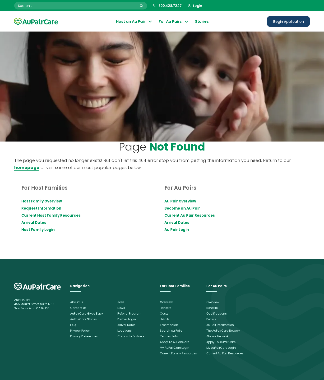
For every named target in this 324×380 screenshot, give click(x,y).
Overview (166, 302)
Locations (124, 331)
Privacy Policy (80, 331)
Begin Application (288, 21)
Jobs (121, 302)
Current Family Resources (178, 353)
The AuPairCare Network (223, 331)
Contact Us (78, 308)
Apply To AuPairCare (174, 342)
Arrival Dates (33, 222)
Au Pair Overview (180, 201)
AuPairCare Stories (83, 319)
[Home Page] (36, 21)
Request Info (169, 336)
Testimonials (169, 325)
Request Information (41, 208)
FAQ (73, 325)
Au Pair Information (220, 325)
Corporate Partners (130, 336)
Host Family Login (38, 229)
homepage (26, 167)
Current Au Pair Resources (189, 215)
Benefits (165, 308)
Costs (164, 313)
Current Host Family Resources (51, 215)
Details (165, 319)
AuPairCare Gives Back (86, 313)
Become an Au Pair (182, 208)
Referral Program (129, 313)
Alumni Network (217, 336)
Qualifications (216, 313)
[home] (37, 286)
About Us (76, 302)
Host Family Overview (41, 201)
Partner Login (126, 319)
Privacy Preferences (84, 336)
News (121, 308)
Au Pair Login (176, 229)
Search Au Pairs (171, 331)
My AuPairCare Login (174, 348)
